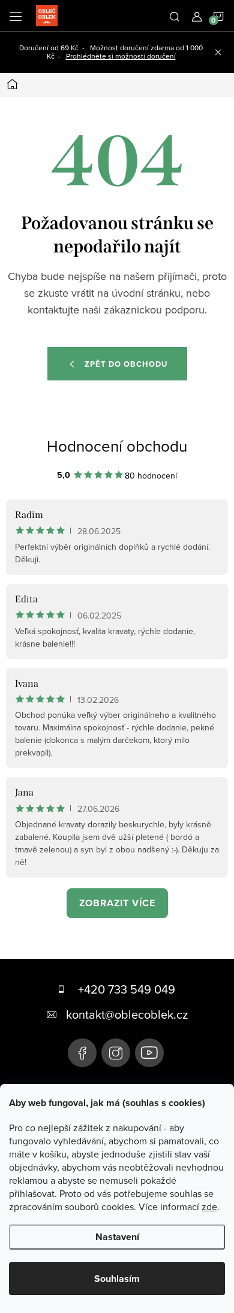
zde (209, 1206)
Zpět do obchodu (126, 364)
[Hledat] (174, 15)
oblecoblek (115, 1052)
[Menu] (15, 15)
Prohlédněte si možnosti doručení (121, 56)
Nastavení (117, 1237)
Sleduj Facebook (82, 1052)
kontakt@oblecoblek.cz (127, 1014)
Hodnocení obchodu (117, 445)
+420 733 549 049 (126, 989)
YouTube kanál (149, 1052)
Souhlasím (117, 1278)
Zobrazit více (117, 903)
